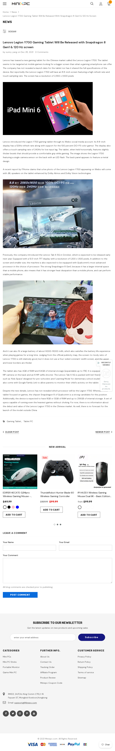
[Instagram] (20, 714)
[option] (20, 486)
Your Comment (10, 555)
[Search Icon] (91, 3)
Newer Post (103, 432)
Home (6, 12)
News (14, 12)
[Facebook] (6, 714)
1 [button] (54, 524)
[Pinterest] (27, 714)
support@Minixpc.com (25, 702)
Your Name (8, 542)
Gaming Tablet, (15, 421)
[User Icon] (100, 3)
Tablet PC (28, 421)
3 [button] (60, 524)
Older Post (12, 432)
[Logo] (21, 3)
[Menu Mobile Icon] (4, 4)
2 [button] (57, 524)
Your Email (64, 542)
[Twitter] (13, 714)
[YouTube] (34, 714)
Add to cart (14, 514)
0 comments (41, 52)
